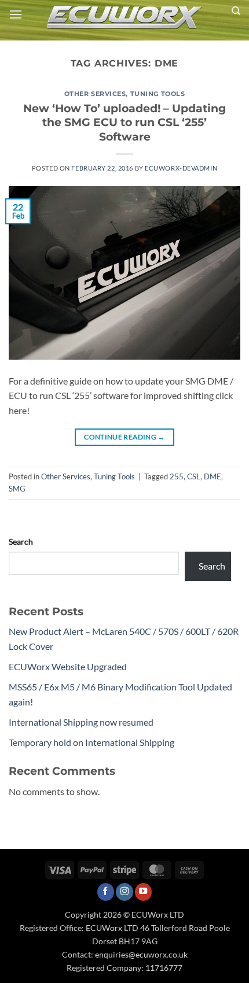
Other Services (95, 94)
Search (21, 541)
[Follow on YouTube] (143, 892)
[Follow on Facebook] (106, 892)
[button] (16, 14)
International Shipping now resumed (81, 721)
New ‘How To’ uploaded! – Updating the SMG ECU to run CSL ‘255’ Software (124, 122)
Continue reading (124, 437)
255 (177, 476)
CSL (193, 476)
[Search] (236, 11)
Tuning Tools (157, 94)
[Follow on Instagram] (124, 892)
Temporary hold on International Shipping (91, 742)
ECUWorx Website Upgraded (68, 666)
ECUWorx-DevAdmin (181, 168)
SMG (17, 488)
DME (212, 476)
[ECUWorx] (124, 17)
